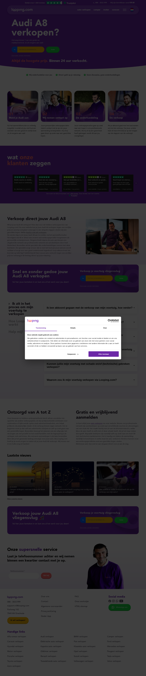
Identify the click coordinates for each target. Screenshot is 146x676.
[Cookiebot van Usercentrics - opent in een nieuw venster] (109, 320)
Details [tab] (73, 328)
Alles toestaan (103, 354)
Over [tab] (105, 328)
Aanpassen (71, 354)
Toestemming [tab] (41, 328)
